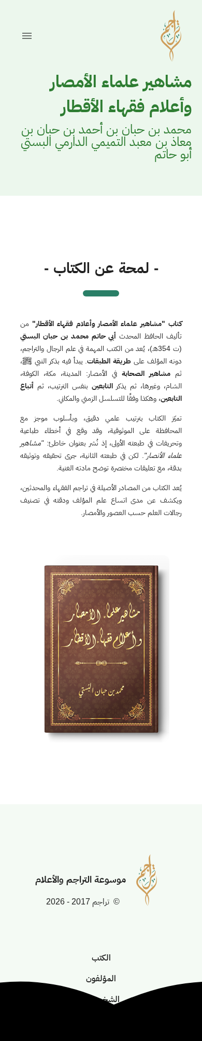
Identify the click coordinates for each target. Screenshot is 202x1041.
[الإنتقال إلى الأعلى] (169, 1008)
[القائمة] (27, 35)
